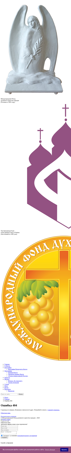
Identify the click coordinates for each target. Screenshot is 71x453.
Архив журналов (13, 382)
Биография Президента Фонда (17, 369)
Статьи (6, 384)
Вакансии (11, 391)
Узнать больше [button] (50, 449)
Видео (6, 387)
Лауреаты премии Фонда (16, 374)
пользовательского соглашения (27, 435)
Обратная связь (5, 413)
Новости (7, 377)
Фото (6, 386)
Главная (6, 364)
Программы (8, 371)
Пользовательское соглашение (8, 416)
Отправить (4, 437)
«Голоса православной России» (18, 376)
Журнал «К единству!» (15, 381)
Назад (6, 397)
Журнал (6, 379)
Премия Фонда (13, 372)
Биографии (7, 367)
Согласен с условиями (20, 435)
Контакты (7, 389)
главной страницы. (54, 410)
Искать (21, 394)
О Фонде (7, 366)
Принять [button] (64, 449)
